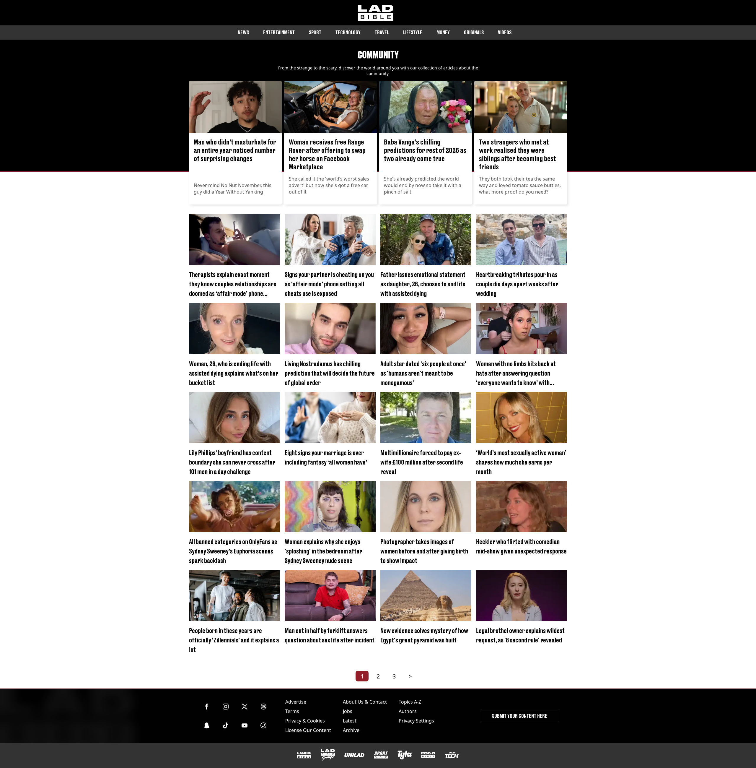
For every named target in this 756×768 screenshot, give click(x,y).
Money (443, 32)
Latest (349, 720)
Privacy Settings (416, 720)
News (243, 32)
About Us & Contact (365, 702)
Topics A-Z (410, 702)
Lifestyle (412, 32)
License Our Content (308, 730)
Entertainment (279, 32)
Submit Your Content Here (519, 716)
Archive (351, 730)
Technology (348, 32)
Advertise (295, 702)
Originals (474, 32)
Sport (315, 32)
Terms (292, 711)
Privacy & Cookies (305, 720)
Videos (504, 32)
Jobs (347, 711)
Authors (408, 711)
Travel (382, 32)
